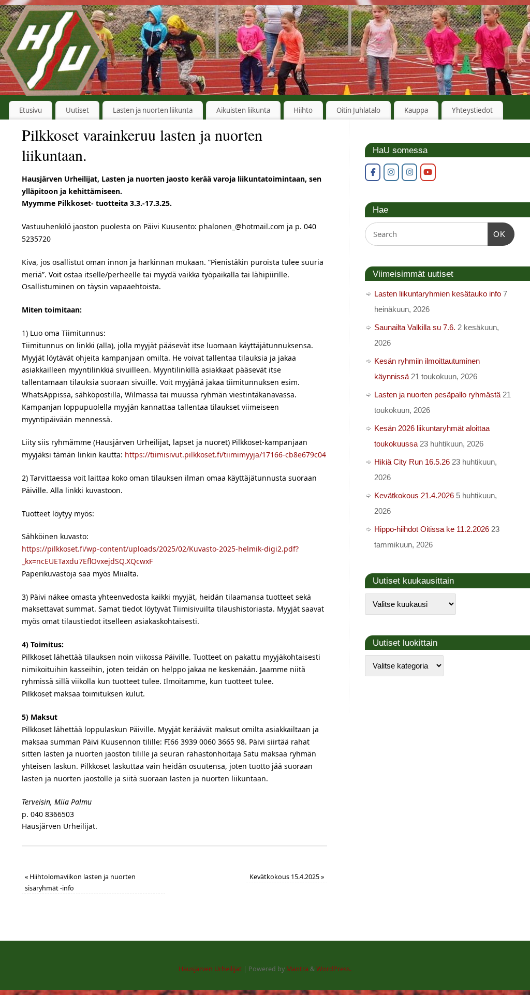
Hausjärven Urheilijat (210, 968)
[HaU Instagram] (391, 172)
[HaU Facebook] (372, 172)
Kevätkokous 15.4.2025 (286, 876)
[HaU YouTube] (428, 172)
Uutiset (77, 110)
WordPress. (333, 968)
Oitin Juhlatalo (358, 110)
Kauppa (416, 110)
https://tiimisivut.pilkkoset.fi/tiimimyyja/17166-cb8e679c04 (225, 454)
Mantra (297, 968)
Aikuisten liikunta (243, 110)
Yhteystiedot (472, 110)
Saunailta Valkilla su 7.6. (414, 327)
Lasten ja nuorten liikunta (153, 110)
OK (497, 234)
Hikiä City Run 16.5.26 (412, 461)
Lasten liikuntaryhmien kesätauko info (437, 293)
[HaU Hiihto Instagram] (409, 172)
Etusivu (30, 110)
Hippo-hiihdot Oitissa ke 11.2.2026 (431, 529)
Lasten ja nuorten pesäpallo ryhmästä (437, 394)
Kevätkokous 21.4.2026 (414, 495)
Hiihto (303, 110)
